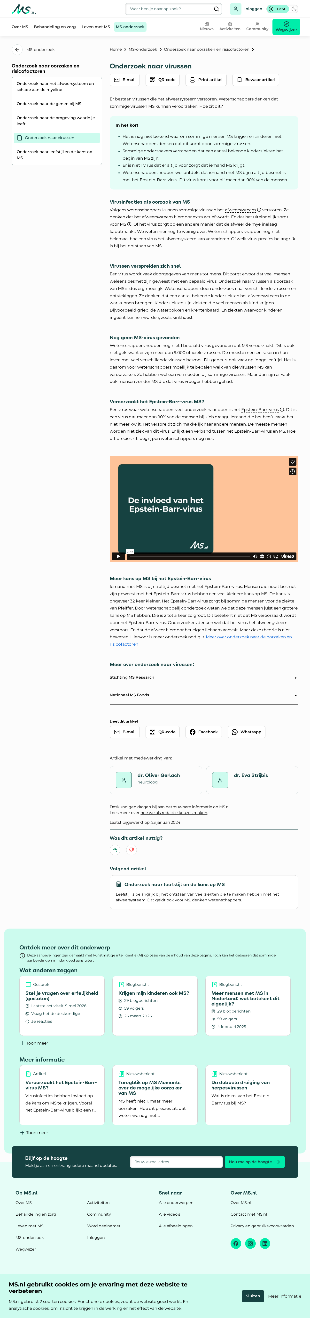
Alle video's (169, 1214)
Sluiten (253, 1296)
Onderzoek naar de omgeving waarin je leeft (56, 120)
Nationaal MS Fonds (129, 695)
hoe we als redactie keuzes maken (173, 812)
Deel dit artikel (124, 721)
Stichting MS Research (132, 677)
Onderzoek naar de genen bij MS (49, 103)
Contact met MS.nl (249, 1214)
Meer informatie (284, 1296)
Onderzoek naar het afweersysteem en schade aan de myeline (55, 86)
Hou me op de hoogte (250, 1162)
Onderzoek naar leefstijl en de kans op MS (54, 154)
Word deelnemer (103, 1226)
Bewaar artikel (260, 79)
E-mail (129, 79)
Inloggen (253, 9)
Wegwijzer (26, 1249)
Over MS (20, 27)
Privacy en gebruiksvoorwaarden (262, 1226)
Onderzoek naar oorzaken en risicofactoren (206, 49)
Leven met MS (96, 27)
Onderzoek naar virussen (49, 137)
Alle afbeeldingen (176, 1226)
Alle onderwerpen (176, 1202)
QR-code (167, 79)
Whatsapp (250, 732)
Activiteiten (98, 1202)
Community (99, 1214)
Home (116, 49)
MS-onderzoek (130, 27)
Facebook (208, 732)
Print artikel (210, 79)
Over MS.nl (241, 1202)
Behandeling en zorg (55, 27)
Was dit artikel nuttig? (136, 838)
